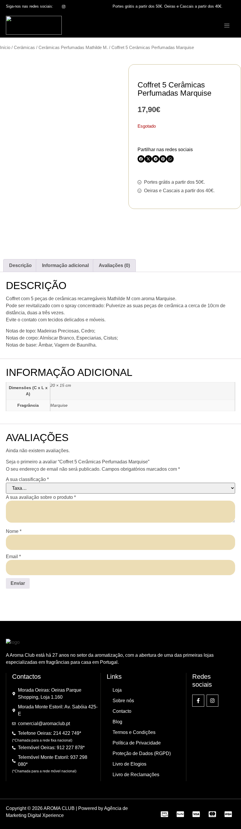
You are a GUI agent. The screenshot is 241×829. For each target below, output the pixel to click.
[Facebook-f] (198, 701)
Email (13, 556)
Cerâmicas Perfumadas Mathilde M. (73, 47)
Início (5, 47)
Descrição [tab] (20, 265)
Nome (13, 531)
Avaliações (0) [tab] (114, 265)
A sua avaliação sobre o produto (41, 497)
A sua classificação (27, 479)
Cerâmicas (24, 47)
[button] (227, 25)
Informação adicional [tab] (65, 265)
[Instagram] (213, 701)
